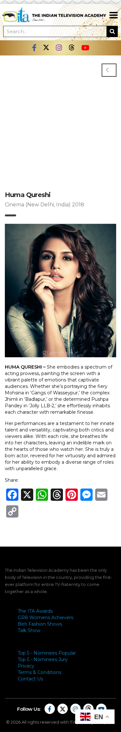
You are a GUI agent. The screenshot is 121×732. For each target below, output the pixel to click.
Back (109, 70)
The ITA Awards (35, 611)
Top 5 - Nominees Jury (43, 659)
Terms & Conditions (39, 672)
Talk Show (29, 630)
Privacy (26, 666)
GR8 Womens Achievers (45, 617)
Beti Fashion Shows (40, 624)
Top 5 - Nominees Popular (47, 653)
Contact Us (30, 679)
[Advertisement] (60, 119)
